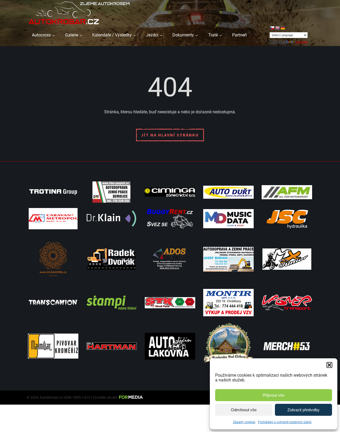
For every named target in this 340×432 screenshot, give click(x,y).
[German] (282, 28)
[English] (277, 28)
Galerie (71, 35)
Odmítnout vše (244, 410)
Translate (302, 41)
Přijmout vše (273, 395)
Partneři (239, 35)
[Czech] (272, 28)
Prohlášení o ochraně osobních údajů (285, 422)
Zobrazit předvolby (303, 410)
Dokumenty (183, 35)
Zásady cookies (244, 422)
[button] (329, 365)
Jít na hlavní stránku (170, 135)
